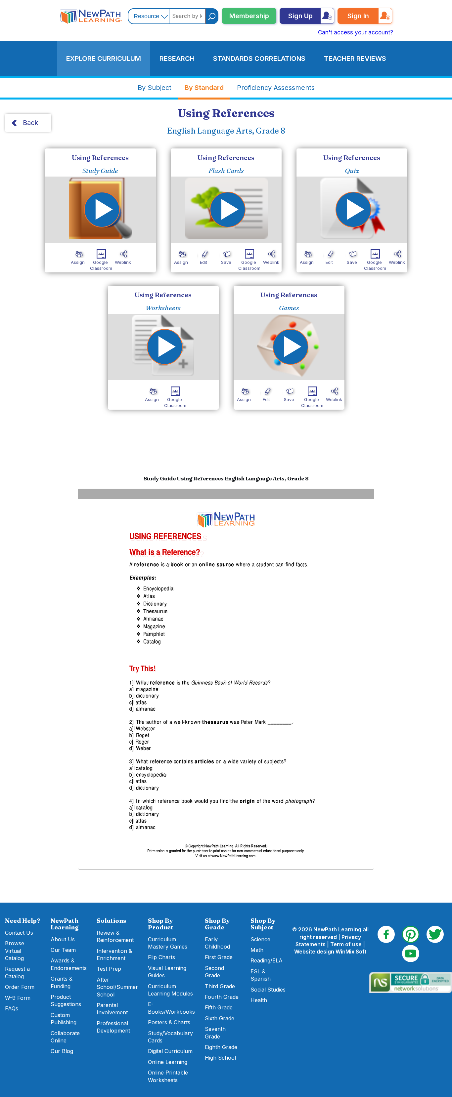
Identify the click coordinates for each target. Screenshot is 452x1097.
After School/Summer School (117, 987)
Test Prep (109, 968)
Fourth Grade (222, 997)
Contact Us (19, 932)
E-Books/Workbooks (171, 1008)
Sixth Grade (219, 1018)
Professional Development (113, 1027)
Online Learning (167, 1062)
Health (258, 1000)
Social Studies (268, 989)
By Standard (204, 88)
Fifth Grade (219, 1007)
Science (260, 939)
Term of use (346, 944)
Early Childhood (217, 943)
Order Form (19, 987)
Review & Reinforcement (115, 936)
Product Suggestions (66, 1000)
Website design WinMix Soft (330, 951)
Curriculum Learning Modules (170, 990)
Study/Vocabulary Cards (170, 1037)
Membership (249, 16)
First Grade (219, 957)
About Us (63, 939)
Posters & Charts (169, 1022)
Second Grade (214, 972)
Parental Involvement (112, 1009)
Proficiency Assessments (276, 88)
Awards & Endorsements (69, 964)
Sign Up (300, 16)
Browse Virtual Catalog (14, 950)
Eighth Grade (221, 1047)
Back (30, 123)
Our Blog (62, 1051)
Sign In (358, 16)
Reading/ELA (266, 960)
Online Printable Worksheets (168, 1076)
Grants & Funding (61, 982)
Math (256, 950)
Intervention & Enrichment (114, 954)
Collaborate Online (65, 1037)
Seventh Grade (215, 1032)
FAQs (11, 1008)
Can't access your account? (355, 32)
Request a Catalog (17, 972)
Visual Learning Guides (167, 972)
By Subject (154, 88)
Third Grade (220, 986)
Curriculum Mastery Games (167, 943)
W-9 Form (17, 998)
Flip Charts (161, 957)
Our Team (63, 950)
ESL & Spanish (260, 975)
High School (220, 1057)
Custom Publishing (63, 1019)
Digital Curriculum (170, 1051)
